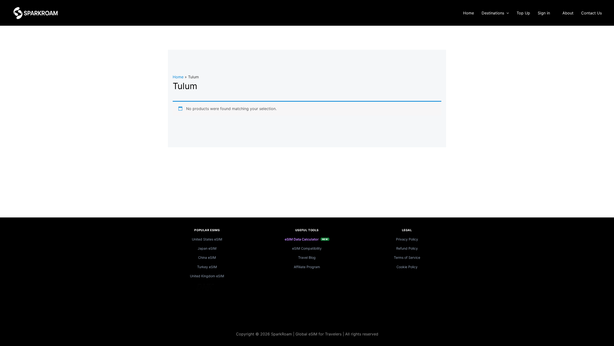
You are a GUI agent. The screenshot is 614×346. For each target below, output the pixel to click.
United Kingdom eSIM (207, 276)
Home (178, 76)
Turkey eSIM (207, 267)
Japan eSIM (207, 248)
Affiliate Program (307, 267)
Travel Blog (307, 257)
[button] (506, 13)
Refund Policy (407, 248)
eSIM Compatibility (307, 248)
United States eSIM (207, 239)
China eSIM (207, 257)
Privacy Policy (407, 239)
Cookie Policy (407, 267)
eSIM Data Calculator (302, 239)
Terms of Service (407, 257)
